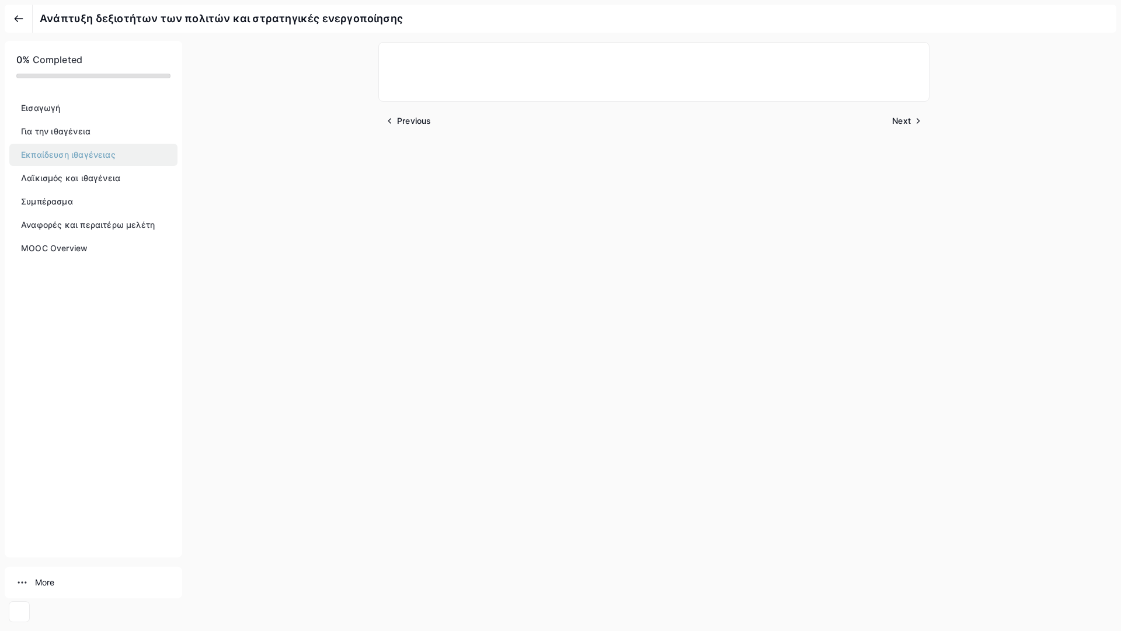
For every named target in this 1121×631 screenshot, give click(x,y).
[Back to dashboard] (19, 19)
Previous (414, 121)
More (44, 582)
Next (901, 121)
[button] (93, 108)
